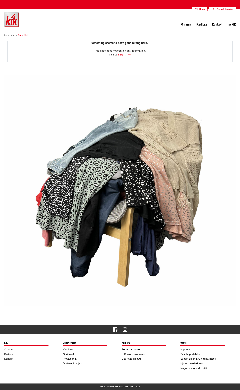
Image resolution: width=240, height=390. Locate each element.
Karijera (8, 354)
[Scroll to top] (234, 384)
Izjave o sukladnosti (191, 363)
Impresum (186, 349)
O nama (8, 349)
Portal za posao (131, 349)
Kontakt (8, 358)
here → (122, 54)
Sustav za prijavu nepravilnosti (198, 358)
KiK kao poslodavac (133, 354)
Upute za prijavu (131, 358)
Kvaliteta (68, 349)
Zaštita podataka (190, 354)
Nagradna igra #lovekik (193, 368)
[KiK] (11, 19)
